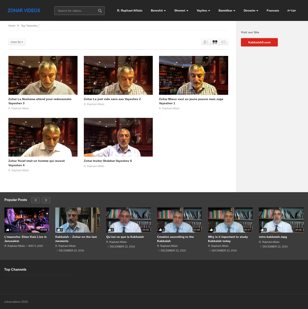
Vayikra (202, 10)
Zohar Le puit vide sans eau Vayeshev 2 (112, 99)
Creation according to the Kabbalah (175, 239)
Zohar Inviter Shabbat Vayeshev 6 (108, 160)
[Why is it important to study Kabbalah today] (230, 220)
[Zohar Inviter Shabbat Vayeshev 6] (118, 137)
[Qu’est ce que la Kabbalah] (128, 220)
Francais (273, 10)
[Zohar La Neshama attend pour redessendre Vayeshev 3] (43, 75)
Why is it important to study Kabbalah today (228, 239)
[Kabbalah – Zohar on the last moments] (77, 220)
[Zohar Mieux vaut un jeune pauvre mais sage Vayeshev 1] (193, 75)
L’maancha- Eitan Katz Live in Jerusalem (25, 239)
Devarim (249, 10)
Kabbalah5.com (259, 42)
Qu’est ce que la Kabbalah (125, 236)
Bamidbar (225, 10)
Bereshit (157, 10)
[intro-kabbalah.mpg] (281, 220)
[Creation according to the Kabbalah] (179, 220)
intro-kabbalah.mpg (273, 236)
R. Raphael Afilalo (129, 10)
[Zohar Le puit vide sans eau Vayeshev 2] (118, 75)
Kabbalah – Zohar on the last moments (76, 239)
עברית (291, 10)
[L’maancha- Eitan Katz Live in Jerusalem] (26, 220)
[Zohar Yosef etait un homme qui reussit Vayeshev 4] (43, 137)
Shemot (179, 10)
